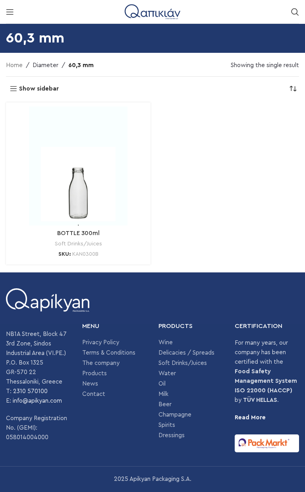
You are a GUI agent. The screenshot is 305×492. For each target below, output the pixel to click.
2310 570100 (30, 391)
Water (167, 373)
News (90, 384)
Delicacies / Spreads (186, 353)
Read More (250, 418)
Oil (162, 384)
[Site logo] (152, 11)
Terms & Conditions (108, 353)
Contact (93, 394)
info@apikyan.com (37, 401)
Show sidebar (39, 89)
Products (94, 373)
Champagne (174, 415)
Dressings (171, 435)
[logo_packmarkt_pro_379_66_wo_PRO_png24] (267, 443)
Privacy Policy (100, 342)
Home (14, 65)
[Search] (295, 12)
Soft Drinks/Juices (78, 244)
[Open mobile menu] (10, 12)
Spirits (166, 425)
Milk (163, 394)
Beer (165, 404)
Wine (165, 342)
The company (101, 363)
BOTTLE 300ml (78, 233)
